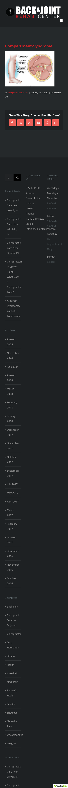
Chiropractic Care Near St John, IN (13, 248)
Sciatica (11, 704)
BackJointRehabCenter (18, 92)
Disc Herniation (13, 645)
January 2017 (11, 540)
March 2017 (10, 512)
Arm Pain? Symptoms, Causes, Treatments (13, 308)
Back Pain (12, 606)
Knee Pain (12, 673)
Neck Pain (12, 681)
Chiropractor (13, 633)
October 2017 (11, 459)
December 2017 (13, 432)
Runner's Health (12, 693)
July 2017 (12, 484)
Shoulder (12, 712)
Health (10, 664)
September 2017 (13, 473)
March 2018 (10, 391)
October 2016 (11, 581)
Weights (11, 743)
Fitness (11, 656)
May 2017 (12, 492)
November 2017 (13, 446)
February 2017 (12, 526)
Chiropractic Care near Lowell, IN (13, 205)
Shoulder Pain (12, 723)
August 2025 (11, 341)
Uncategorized (13, 734)
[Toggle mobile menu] (61, 20)
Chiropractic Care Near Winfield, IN (13, 226)
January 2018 (11, 418)
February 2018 (12, 405)
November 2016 (13, 567)
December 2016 (13, 553)
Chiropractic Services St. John (13, 620)
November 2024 (13, 355)
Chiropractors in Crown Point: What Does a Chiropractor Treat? (13, 277)
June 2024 (12, 366)
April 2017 (13, 501)
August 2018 (11, 377)
